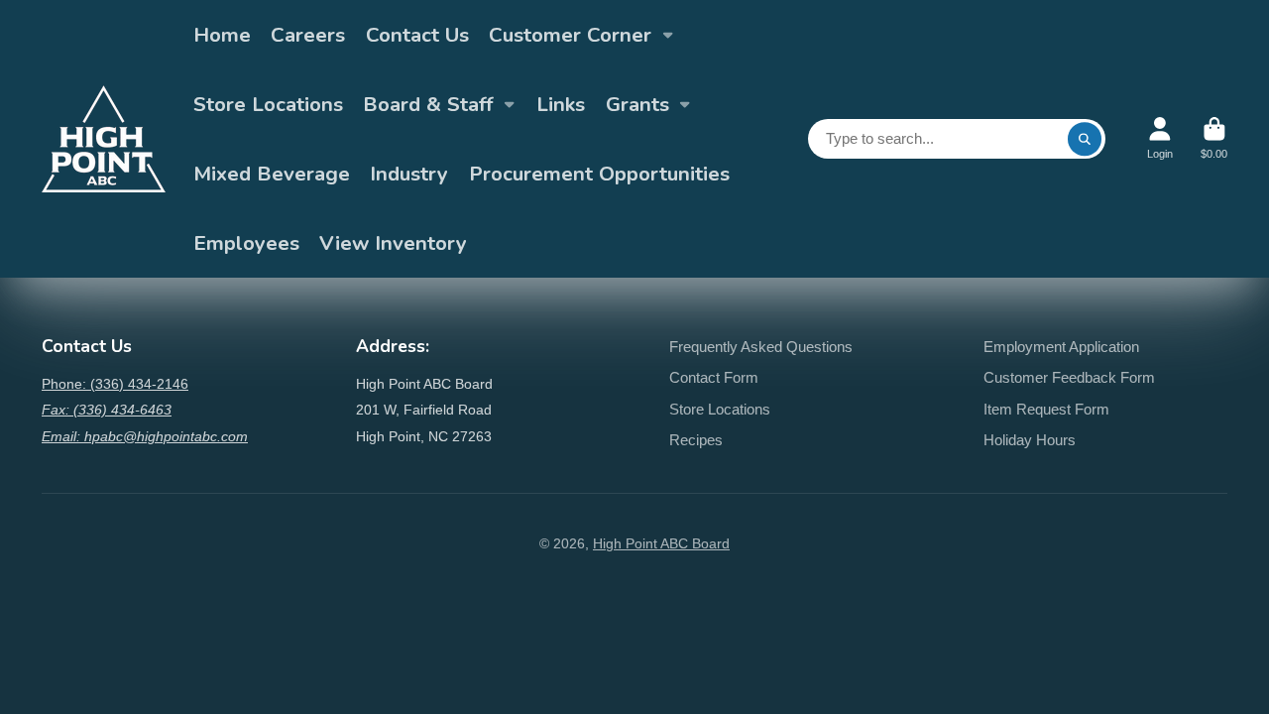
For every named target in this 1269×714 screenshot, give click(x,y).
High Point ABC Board (661, 543)
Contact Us (417, 35)
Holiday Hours (1029, 439)
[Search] (1084, 139)
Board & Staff (428, 104)
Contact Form (713, 377)
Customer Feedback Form (1069, 377)
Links (560, 104)
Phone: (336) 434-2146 (115, 384)
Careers (308, 35)
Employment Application (1061, 346)
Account (1160, 138)
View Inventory (393, 243)
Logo (104, 138)
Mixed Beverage (271, 173)
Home (222, 35)
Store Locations (268, 104)
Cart (1214, 138)
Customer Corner (570, 35)
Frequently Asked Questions (761, 346)
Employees (246, 243)
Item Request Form (1046, 409)
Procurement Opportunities (599, 173)
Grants (637, 104)
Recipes (696, 439)
